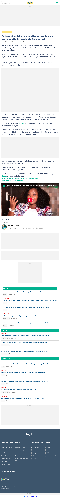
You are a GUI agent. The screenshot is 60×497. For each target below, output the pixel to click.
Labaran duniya (10, 28)
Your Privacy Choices (31, 496)
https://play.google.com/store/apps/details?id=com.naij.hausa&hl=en (20, 179)
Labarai (4, 294)
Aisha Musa (19, 41)
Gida (3, 28)
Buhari (21, 123)
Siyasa (4, 303)
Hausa (4, 176)
